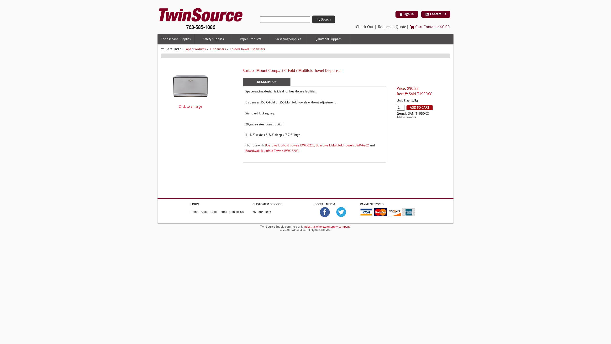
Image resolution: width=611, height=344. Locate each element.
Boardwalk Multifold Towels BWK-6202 (342, 145)
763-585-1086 (262, 212)
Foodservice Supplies (176, 39)
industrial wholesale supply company (327, 227)
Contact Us (437, 14)
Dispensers (218, 49)
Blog (214, 212)
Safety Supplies (213, 39)
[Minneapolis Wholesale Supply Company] (201, 14)
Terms (223, 212)
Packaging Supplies (288, 39)
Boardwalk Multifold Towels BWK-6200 (271, 151)
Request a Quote (392, 27)
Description (267, 82)
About (204, 212)
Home (194, 212)
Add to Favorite (406, 117)
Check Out (364, 27)
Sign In (408, 14)
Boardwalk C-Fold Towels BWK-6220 (289, 145)
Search (325, 19)
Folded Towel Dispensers (247, 49)
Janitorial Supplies (329, 39)
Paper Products (250, 39)
